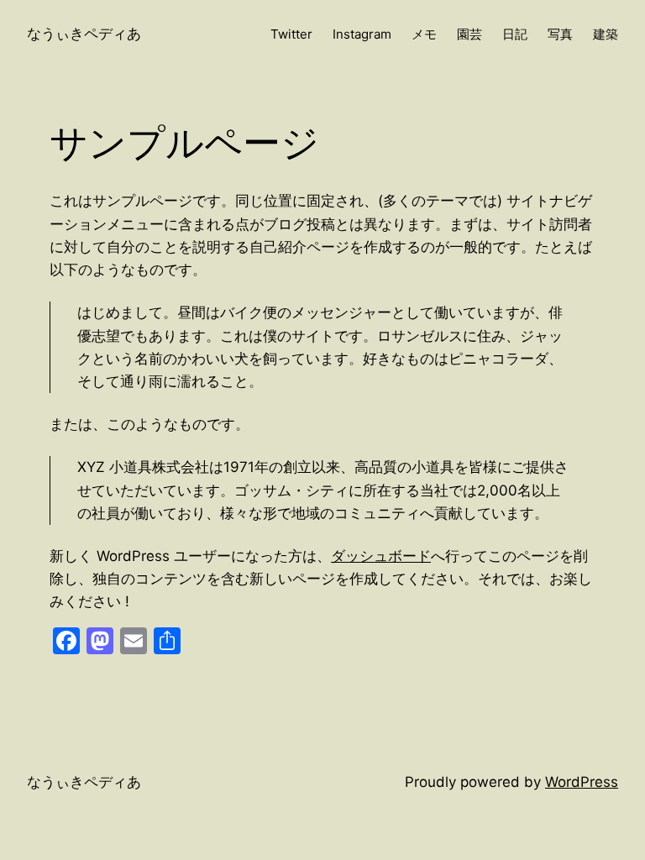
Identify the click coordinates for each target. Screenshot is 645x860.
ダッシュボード (381, 556)
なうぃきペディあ (84, 33)
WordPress (581, 781)
